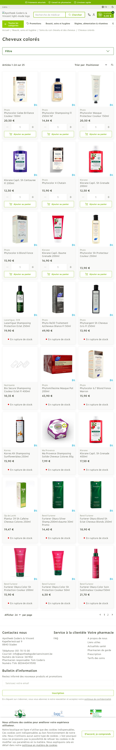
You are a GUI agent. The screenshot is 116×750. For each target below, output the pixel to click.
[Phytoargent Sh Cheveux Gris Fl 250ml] (96, 299)
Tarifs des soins (96, 658)
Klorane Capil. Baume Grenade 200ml (54, 254)
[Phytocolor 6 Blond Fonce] (20, 229)
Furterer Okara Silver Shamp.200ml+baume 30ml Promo (57, 521)
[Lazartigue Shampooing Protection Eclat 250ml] (20, 299)
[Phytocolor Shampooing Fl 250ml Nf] (58, 89)
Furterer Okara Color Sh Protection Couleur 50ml (56, 588)
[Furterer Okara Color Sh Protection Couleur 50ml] (58, 563)
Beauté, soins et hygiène (58, 23)
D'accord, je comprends (98, 734)
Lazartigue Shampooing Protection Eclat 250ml (17, 324)
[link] (101, 614)
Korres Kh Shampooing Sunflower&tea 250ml (17, 455)
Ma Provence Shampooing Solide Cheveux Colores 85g (57, 455)
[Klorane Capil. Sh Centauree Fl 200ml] (20, 159)
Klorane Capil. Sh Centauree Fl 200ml (20, 181)
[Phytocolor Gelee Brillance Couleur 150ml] (20, 89)
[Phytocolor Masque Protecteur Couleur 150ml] (96, 89)
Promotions (35, 23)
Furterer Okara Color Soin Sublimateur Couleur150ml (95, 588)
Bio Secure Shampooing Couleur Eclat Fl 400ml (17, 389)
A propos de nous (97, 638)
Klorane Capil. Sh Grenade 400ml (94, 455)
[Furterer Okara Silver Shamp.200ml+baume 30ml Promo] (58, 494)
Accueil (5, 30)
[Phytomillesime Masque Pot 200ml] (58, 364)
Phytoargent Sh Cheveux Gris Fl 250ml (94, 324)
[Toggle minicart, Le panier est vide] (100, 14)
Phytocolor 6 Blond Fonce (18, 253)
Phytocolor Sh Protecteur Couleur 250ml (94, 254)
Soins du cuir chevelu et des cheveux (57, 30)
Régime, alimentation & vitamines (91, 23)
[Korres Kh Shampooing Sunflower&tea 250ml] (20, 429)
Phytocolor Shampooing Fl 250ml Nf (57, 114)
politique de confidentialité (97, 698)
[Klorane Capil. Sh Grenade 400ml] (96, 429)
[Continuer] (112, 614)
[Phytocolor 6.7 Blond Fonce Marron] (96, 364)
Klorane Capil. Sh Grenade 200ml (94, 184)
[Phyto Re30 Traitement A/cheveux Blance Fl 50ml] (58, 299)
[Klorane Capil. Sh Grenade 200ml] (96, 159)
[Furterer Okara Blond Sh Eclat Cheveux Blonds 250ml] (96, 494)
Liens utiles (94, 642)
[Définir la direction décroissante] (112, 64)
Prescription (94, 654)
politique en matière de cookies (39, 745)
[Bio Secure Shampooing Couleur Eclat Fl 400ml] (20, 364)
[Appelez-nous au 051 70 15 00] (89, 14)
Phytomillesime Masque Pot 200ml (57, 389)
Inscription (58, 693)
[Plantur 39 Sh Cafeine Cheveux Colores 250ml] (20, 494)
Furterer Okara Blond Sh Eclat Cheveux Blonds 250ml (96, 520)
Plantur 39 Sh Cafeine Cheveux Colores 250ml (17, 520)
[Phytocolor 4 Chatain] (58, 159)
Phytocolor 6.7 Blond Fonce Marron (95, 389)
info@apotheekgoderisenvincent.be (32, 653)
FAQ (56, 638)
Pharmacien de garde (99, 650)
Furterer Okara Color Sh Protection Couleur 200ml (18, 588)
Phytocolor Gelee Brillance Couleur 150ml (19, 114)
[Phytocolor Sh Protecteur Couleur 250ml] (96, 229)
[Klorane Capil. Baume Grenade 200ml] (58, 229)
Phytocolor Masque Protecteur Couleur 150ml (94, 114)
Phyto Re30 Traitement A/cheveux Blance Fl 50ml (56, 324)
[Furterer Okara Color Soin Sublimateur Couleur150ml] (96, 563)
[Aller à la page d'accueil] (16, 14)
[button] (58, 51)
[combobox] (49, 15)
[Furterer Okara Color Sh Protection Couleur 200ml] (20, 563)
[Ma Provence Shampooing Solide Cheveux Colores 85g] (58, 429)
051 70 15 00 (22, 650)
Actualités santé (97, 646)
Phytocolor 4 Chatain (54, 183)
